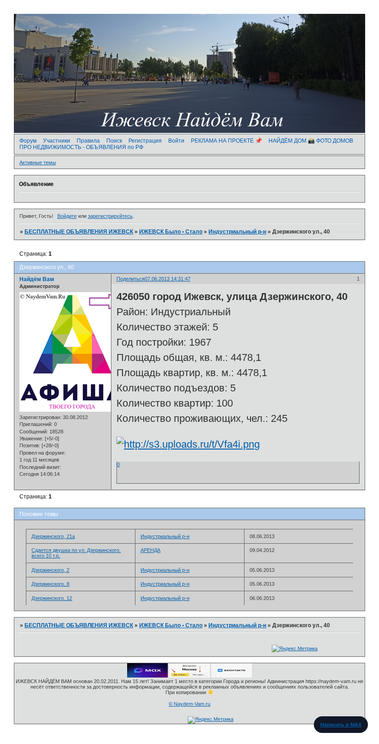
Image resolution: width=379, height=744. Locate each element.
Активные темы (37, 162)
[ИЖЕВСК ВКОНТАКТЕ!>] (231, 675)
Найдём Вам (36, 279)
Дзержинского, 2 (50, 570)
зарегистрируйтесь (110, 216)
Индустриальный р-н (237, 231)
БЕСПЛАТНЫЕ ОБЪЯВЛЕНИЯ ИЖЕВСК (78, 231)
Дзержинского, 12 (51, 598)
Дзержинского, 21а (53, 536)
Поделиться (130, 279)
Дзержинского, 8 (50, 584)
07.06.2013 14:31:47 (167, 279)
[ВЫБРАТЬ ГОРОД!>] (189, 675)
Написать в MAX (340, 724)
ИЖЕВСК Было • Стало (170, 231)
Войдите (67, 216)
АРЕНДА (150, 550)
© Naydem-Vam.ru (189, 704)
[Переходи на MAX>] (147, 675)
